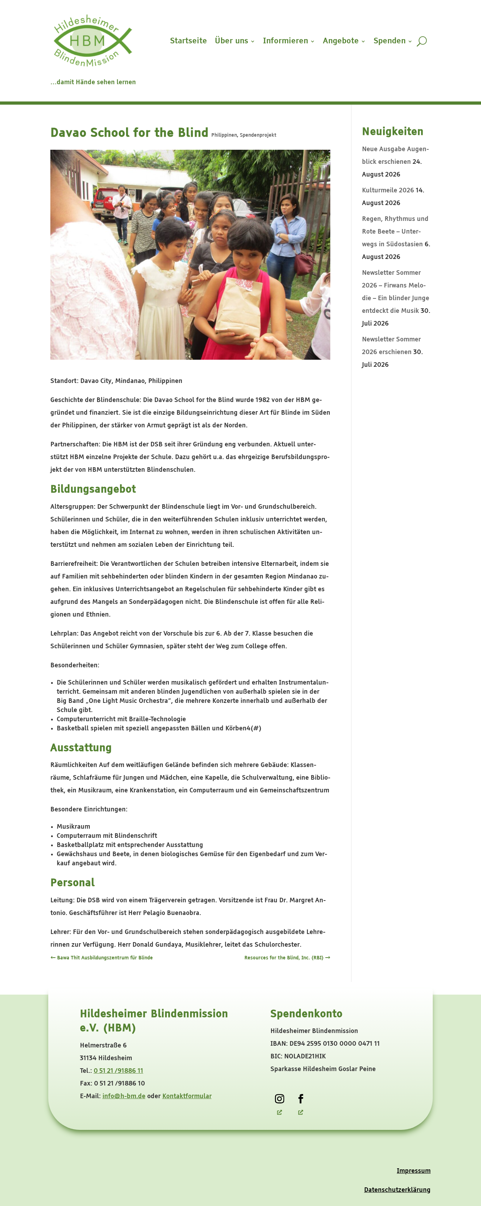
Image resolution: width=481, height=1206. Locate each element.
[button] (452, 1154)
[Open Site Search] (422, 41)
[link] (279, 1099)
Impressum (414, 1171)
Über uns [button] (231, 41)
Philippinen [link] (224, 135)
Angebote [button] (341, 41)
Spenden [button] (390, 41)
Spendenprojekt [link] (258, 135)
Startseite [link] (188, 41)
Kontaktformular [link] (187, 1096)
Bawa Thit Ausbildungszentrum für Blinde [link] (101, 957)
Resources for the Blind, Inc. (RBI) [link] (287, 957)
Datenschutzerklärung (397, 1190)
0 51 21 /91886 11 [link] (118, 1071)
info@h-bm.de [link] (123, 1096)
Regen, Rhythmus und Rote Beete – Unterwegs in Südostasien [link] (395, 232)
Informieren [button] (285, 41)
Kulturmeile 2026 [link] (388, 190)
